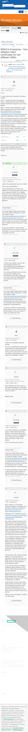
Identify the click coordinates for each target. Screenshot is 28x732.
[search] (12, 5)
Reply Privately (9, 90)
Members (5, 30)
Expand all (5, 44)
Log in (21, 11)
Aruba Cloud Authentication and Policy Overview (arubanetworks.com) (11, 112)
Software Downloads (7, 702)
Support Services (6, 695)
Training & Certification (7, 700)
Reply (3, 90)
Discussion (16, 27)
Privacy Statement (9, 719)
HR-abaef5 (15, 172)
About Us (4, 674)
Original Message (16, 318)
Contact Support (6, 698)
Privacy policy (5, 683)
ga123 (14, 85)
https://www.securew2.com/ (13, 511)
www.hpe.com (7, 665)
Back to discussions (8, 42)
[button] (26, 707)
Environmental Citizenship (8, 681)
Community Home (5, 27)
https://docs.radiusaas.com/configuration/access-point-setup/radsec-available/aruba (16, 517)
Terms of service (6, 685)
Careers (4, 676)
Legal (3, 687)
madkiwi (16, 376)
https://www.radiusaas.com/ (13, 509)
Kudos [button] (24, 76)
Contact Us (4, 679)
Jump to (21, 60)
